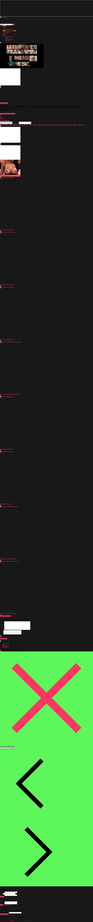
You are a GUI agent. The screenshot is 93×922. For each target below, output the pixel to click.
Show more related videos (5, 616)
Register (4, 25)
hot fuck (41, 125)
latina (45, 125)
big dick (18, 125)
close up (23, 125)
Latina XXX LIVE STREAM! (7, 748)
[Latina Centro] (3, 17)
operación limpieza (67, 125)
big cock (13, 125)
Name (1, 630)
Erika (6, 38)
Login (1, 25)
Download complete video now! (8, 113)
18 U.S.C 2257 (6, 643)
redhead (77, 125)
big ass (8, 125)
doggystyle (32, 125)
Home (4, 28)
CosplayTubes (8, 36)
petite (73, 125)
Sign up (2, 896)
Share (2, 118)
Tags (4, 34)
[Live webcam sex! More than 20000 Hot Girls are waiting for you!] (10, 176)
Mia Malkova (8, 40)
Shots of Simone (9, 39)
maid (49, 125)
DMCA (4, 644)
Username (2, 892)
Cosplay (4, 35)
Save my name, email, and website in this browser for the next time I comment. (18, 636)
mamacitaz (53, 125)
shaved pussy (83, 125)
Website (1, 633)
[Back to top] (0, 650)
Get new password (4, 914)
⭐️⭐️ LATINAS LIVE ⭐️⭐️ (9, 30)
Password (2, 895)
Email (1, 632)
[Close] (46, 744)
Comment (2, 629)
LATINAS (3, 125)
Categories (5, 33)
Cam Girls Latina (6, 31)
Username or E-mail (4, 912)
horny (37, 125)
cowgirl (27, 125)
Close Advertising (4, 103)
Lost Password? (6, 905)
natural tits (59, 125)
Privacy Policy (6, 646)
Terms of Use (6, 647)
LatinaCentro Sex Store (8, 29)
